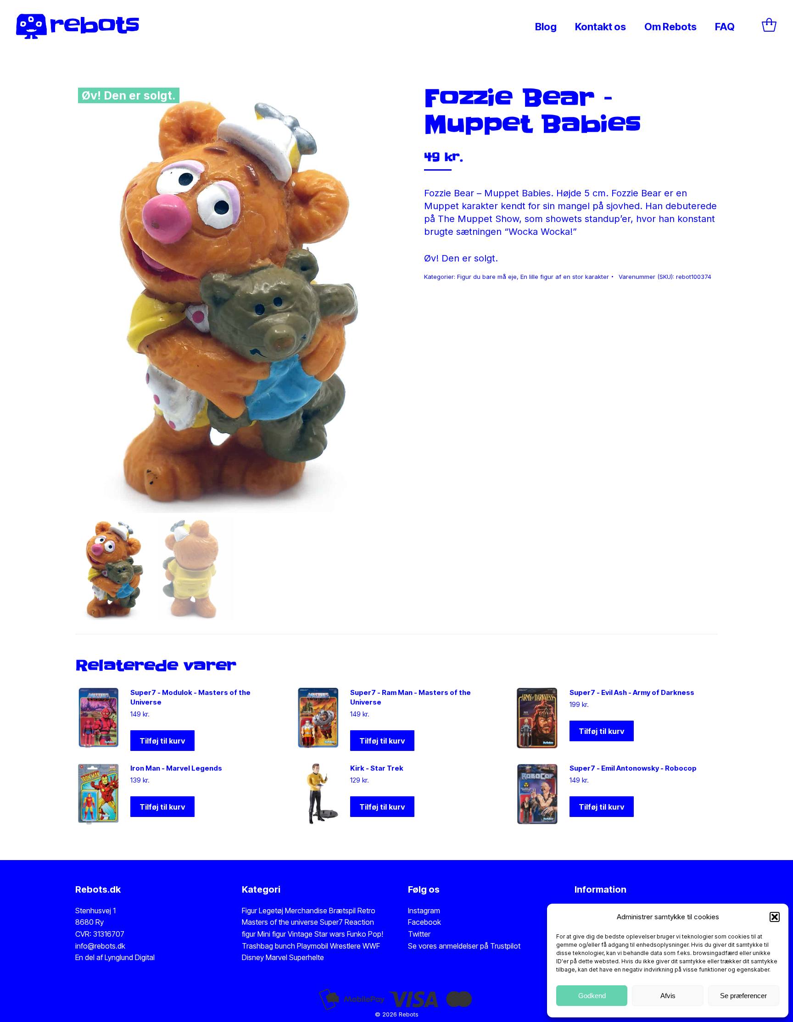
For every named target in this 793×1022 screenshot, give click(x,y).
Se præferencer (743, 996)
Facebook (424, 922)
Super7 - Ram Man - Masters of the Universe (410, 697)
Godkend (592, 996)
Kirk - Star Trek (376, 768)
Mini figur (272, 934)
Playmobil (313, 945)
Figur (249, 910)
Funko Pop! (365, 934)
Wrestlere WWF (355, 945)
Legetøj (271, 910)
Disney (253, 957)
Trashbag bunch (269, 945)
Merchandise (306, 910)
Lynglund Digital (130, 957)
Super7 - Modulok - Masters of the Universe (190, 697)
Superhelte (305, 957)
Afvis (668, 996)
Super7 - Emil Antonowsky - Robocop (633, 768)
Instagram (424, 910)
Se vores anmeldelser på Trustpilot (464, 945)
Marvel (275, 957)
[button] (774, 917)
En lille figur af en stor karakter (564, 276)
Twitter (419, 934)
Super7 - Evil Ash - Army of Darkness (632, 692)
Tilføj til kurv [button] (162, 740)
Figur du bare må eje (487, 276)
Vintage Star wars (317, 934)
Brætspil (343, 910)
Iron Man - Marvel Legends (176, 768)
